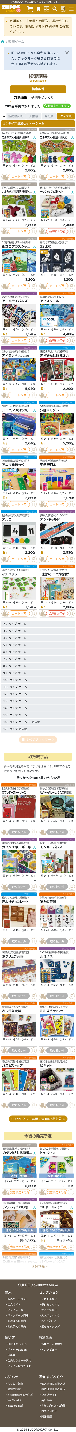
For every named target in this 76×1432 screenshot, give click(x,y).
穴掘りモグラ (49, 410)
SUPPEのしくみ (17, 1344)
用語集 (11, 1355)
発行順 (49, 116)
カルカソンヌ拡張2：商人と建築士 (57, 137)
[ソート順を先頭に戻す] (4, 116)
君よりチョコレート (15, 901)
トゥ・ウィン (47, 1153)
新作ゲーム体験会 (51, 1344)
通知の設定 (14, 1389)
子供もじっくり (50, 1304)
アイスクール (49, 301)
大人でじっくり (50, 1315)
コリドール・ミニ (51, 1207)
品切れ (53, 231)
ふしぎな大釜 (11, 1011)
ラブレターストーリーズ (14, 792)
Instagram (13, 1405)
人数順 (33, 116)
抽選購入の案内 (16, 1320)
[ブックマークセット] (38, 8)
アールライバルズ (15, 301)
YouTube (12, 1400)
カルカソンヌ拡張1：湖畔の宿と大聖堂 (21, 137)
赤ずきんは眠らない (54, 355)
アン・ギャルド (50, 519)
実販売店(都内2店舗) (54, 1405)
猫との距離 (48, 901)
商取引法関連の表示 (53, 1389)
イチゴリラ (9, 574)
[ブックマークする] (34, 177)
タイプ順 (66, 116)
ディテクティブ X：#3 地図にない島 (21, 1207)
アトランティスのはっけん (15, 410)
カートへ (17, 176)
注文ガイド (14, 1304)
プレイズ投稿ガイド (19, 1366)
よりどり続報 (15, 1383)
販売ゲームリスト (18, 1299)
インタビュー (49, 1349)
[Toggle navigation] (71, 9)
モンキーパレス (51, 847)
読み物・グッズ (50, 1326)
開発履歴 (46, 1416)
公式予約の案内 (16, 1326)
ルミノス (46, 956)
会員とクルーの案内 (19, 1360)
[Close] (67, 52)
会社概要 (46, 1400)
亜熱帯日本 (48, 464)
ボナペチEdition (17, 1349)
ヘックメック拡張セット (51, 191)
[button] (57, 106)
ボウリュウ (9, 956)
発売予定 (15, 1192)
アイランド (9, 355)
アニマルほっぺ (13, 464)
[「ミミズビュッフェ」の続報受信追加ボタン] (42, 1050)
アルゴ (7, 519)
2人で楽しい (48, 1320)
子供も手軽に (49, 1299)
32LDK (45, 246)
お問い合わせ (49, 1411)
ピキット (46, 1065)
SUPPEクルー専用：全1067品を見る (38, 1119)
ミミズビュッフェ (51, 1011)
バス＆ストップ (12, 1065)
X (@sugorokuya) (18, 1394)
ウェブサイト (49, 1394)
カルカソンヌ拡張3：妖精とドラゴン (19, 191)
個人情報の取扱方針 (53, 1383)
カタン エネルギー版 (16, 847)
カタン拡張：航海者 (16, 1153)
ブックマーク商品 (18, 1315)
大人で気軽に (49, 1310)
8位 (46, 251)
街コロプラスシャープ (17, 246)
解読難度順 (15, 116)
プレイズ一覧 (15, 1310)
